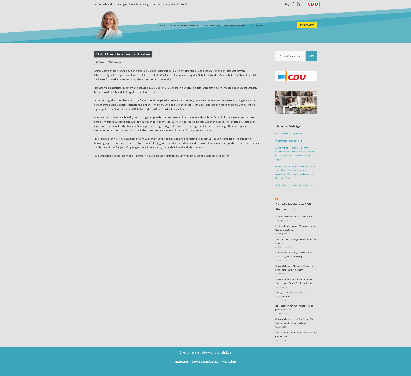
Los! (311, 56)
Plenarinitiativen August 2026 (289, 133)
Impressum (181, 361)
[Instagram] (287, 4)
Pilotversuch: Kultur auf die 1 (288, 140)
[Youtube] (298, 4)
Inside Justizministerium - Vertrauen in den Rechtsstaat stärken (295, 228)
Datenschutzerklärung (205, 361)
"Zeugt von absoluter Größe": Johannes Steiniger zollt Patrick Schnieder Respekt (294, 281)
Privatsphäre (228, 361)
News (118, 62)
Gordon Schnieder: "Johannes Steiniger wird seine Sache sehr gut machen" (295, 268)
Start (162, 25)
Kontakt (307, 25)
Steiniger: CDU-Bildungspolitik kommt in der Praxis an (296, 241)
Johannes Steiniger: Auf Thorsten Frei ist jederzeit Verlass (294, 308)
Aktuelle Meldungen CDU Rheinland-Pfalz (293, 206)
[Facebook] (293, 4)
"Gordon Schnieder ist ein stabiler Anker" (294, 216)
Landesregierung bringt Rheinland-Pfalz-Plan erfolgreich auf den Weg (294, 254)
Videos (257, 25)
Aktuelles (212, 25)
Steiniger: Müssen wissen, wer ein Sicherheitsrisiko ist (290, 294)
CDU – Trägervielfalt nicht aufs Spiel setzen (295, 185)
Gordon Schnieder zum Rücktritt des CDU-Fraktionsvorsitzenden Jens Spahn (295, 321)
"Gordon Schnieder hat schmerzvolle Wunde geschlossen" (296, 334)
